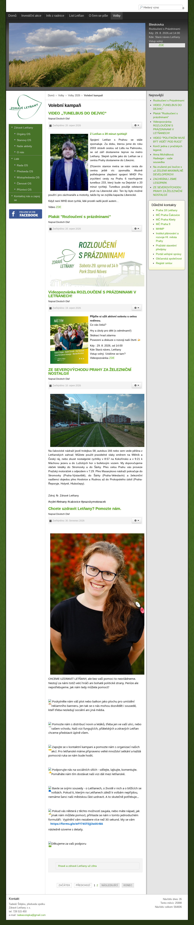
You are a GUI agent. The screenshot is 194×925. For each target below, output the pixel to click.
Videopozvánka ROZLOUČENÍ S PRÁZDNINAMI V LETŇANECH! (92, 294)
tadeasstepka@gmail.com (31, 915)
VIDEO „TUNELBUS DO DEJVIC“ (77, 113)
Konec (128, 885)
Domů (51, 95)
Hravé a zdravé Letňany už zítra (77, 865)
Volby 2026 (74, 95)
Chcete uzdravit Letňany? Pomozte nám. (84, 508)
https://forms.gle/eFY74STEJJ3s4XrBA (76, 823)
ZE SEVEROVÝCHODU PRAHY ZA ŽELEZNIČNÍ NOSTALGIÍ (89, 371)
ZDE (161, 45)
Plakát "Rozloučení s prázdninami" (79, 217)
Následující (110, 885)
